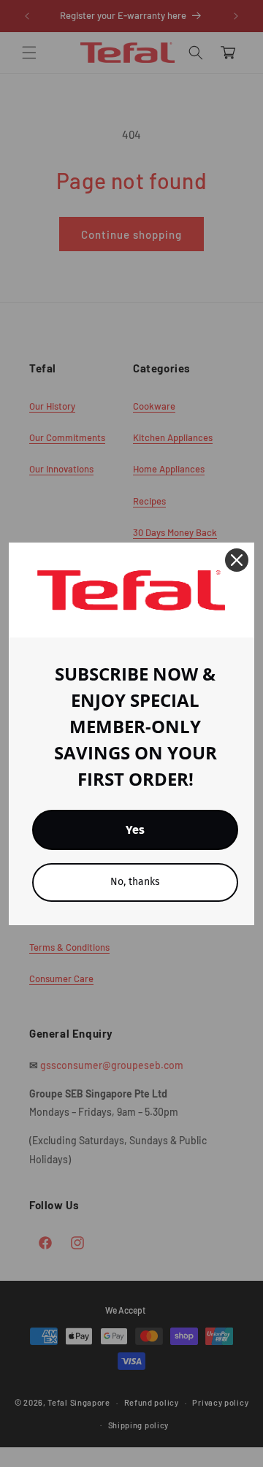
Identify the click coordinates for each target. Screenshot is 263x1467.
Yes (135, 830)
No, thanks (135, 882)
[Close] (236, 560)
